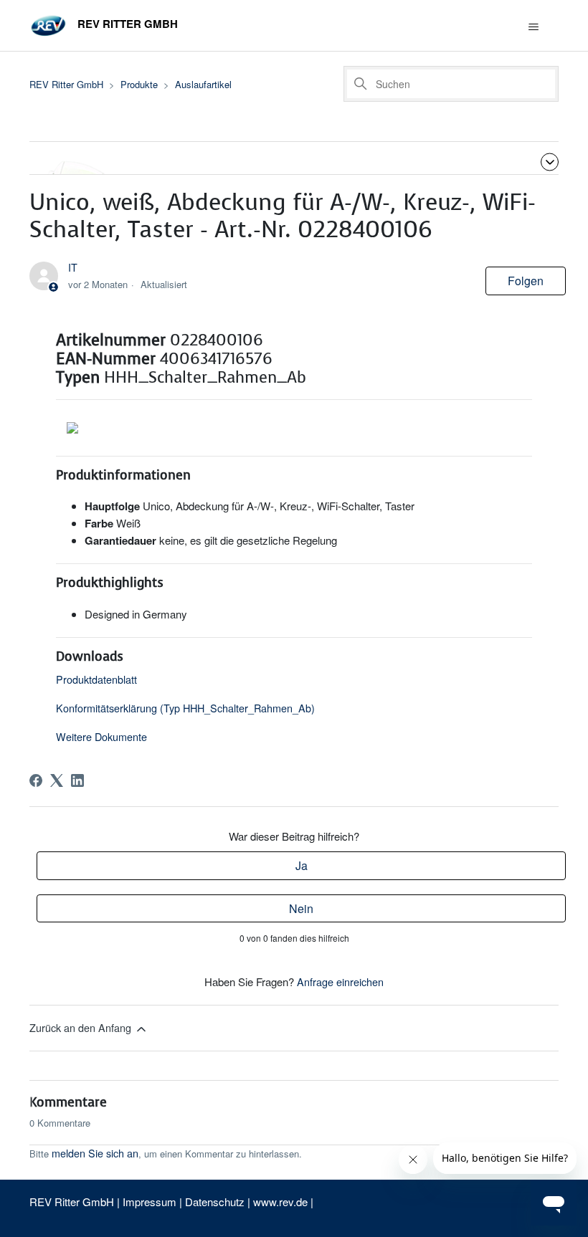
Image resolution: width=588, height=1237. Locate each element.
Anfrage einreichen (340, 981)
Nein (301, 908)
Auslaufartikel (203, 84)
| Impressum (148, 1201)
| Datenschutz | (214, 1201)
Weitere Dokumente (101, 736)
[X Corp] (56, 780)
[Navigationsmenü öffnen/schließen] (533, 27)
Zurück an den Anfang (81, 1027)
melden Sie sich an (95, 1152)
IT (72, 266)
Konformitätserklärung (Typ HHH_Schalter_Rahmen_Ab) (185, 707)
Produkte (139, 84)
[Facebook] (35, 780)
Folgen (526, 280)
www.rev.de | (283, 1201)
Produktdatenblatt (96, 679)
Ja (301, 865)
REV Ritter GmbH (66, 84)
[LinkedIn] (77, 780)
